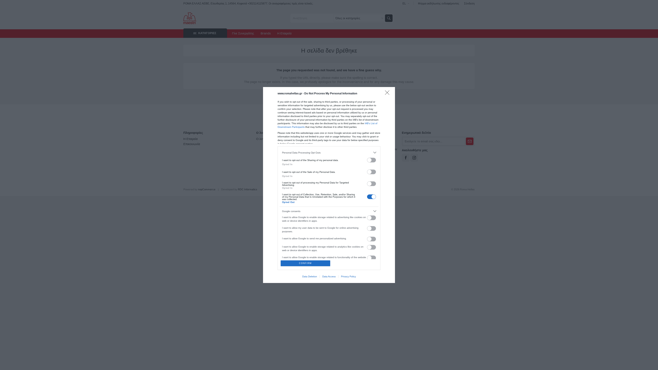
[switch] (371, 160)
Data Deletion (309, 276)
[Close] (388, 93)
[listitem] (329, 152)
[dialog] (329, 185)
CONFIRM (305, 263)
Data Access (329, 276)
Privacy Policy (348, 276)
